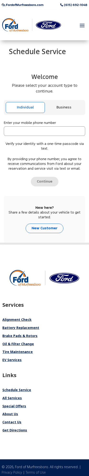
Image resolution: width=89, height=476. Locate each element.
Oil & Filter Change (18, 344)
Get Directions (14, 430)
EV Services (12, 360)
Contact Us (11, 422)
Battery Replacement (20, 327)
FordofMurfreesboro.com (24, 5)
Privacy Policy (12, 472)
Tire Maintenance (17, 351)
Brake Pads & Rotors (19, 335)
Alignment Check (17, 319)
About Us (10, 414)
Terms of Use (36, 472)
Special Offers (14, 406)
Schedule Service (16, 390)
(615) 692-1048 (75, 5)
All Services (12, 398)
